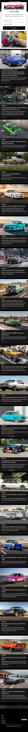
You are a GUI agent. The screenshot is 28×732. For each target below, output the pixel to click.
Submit (14, 28)
